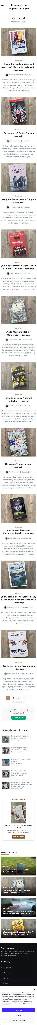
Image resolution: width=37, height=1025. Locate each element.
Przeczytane (19, 5)
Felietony (6, 973)
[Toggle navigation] (2, 5)
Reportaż (18, 60)
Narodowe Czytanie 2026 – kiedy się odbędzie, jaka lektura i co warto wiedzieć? (18, 913)
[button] (33, 988)
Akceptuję (18, 1010)
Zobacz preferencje (19, 1020)
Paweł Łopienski (14, 75)
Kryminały (6, 929)
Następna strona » (18, 702)
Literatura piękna (9, 887)
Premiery (6, 867)
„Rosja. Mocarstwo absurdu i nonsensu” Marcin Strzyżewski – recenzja (18, 67)
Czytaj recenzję (18, 836)
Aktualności (7, 908)
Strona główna (15, 21)
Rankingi (6, 983)
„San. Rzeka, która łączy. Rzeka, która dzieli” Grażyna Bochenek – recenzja (18, 600)
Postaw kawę (18, 717)
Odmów (18, 1015)
